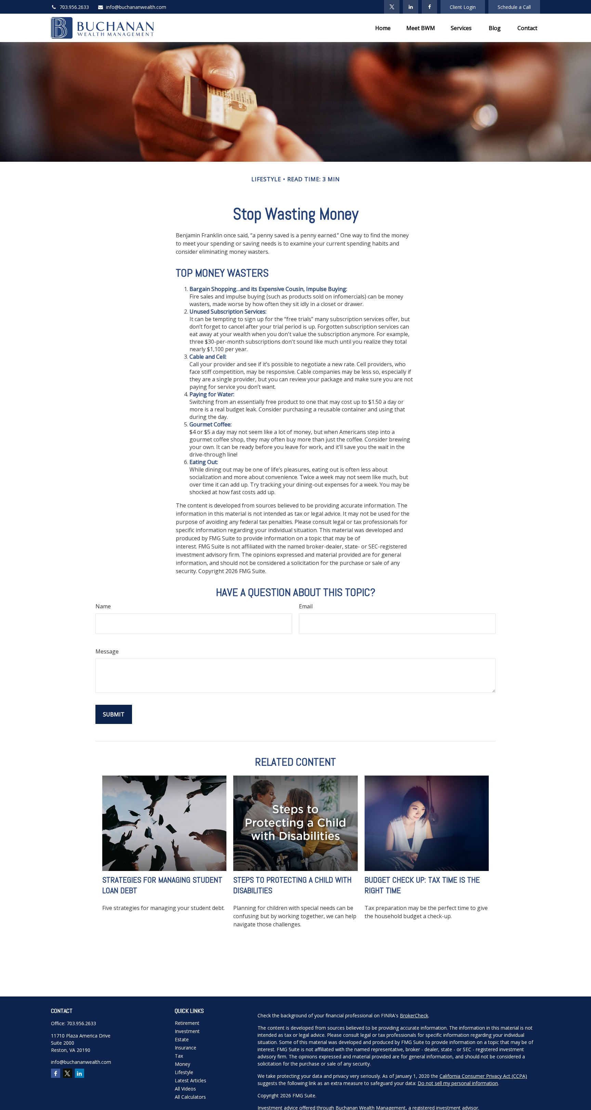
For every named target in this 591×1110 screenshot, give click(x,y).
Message (107, 651)
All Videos (185, 1088)
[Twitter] (391, 7)
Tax (179, 1056)
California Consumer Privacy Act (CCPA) (483, 1076)
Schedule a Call (514, 7)
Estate (182, 1039)
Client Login (463, 7)
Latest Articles (190, 1080)
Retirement (187, 1023)
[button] (382, 28)
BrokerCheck (414, 1015)
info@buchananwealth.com (136, 7)
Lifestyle (184, 1072)
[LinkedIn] (410, 7)
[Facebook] (429, 7)
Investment (187, 1031)
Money (182, 1064)
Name (103, 606)
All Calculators (190, 1097)
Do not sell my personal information (458, 1083)
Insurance (185, 1047)
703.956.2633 (74, 7)
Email (306, 606)
